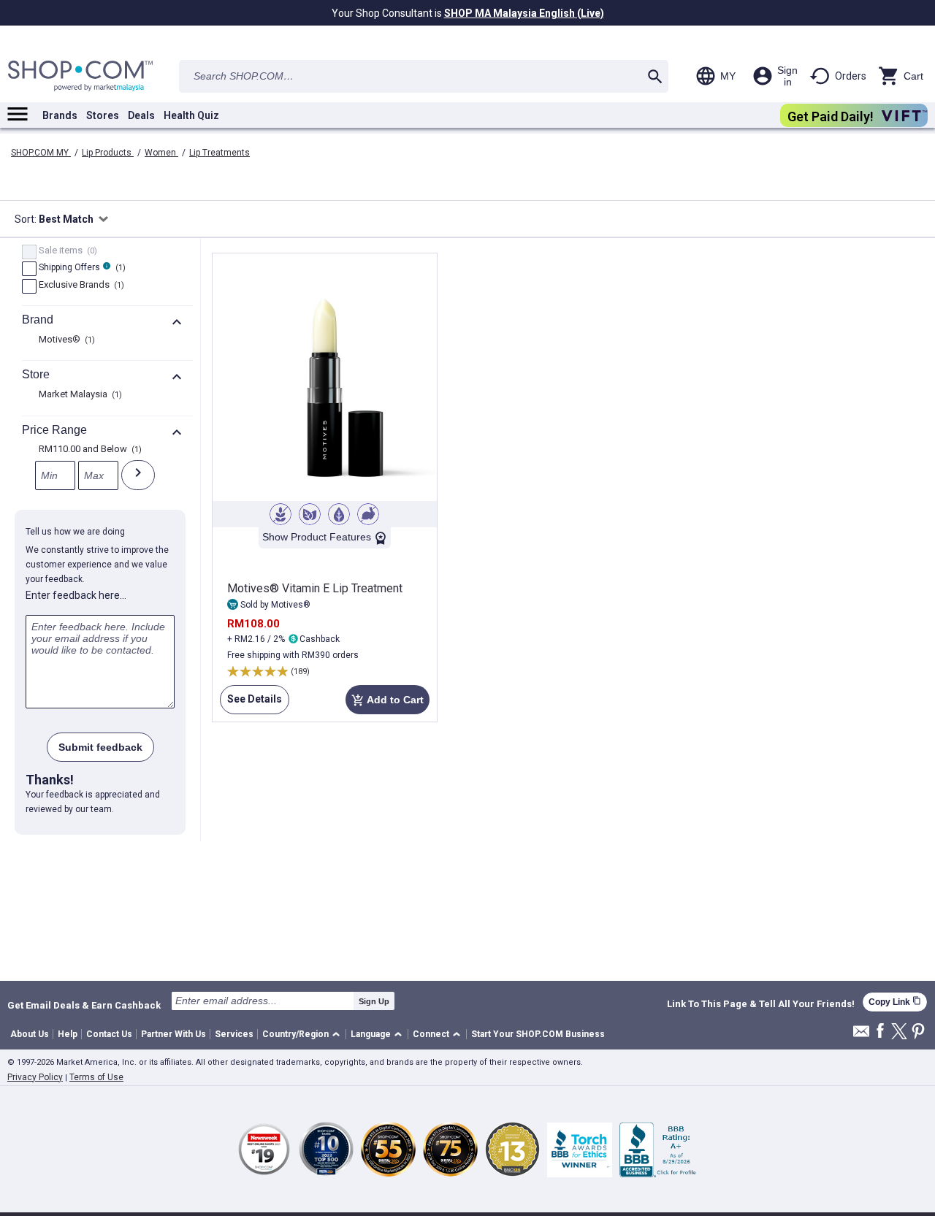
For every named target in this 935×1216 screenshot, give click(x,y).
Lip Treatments (219, 153)
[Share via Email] (861, 1035)
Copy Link (895, 1001)
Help (67, 1034)
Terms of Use (96, 1077)
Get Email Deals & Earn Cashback (84, 1005)
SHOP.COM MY (41, 153)
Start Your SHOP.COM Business (538, 1034)
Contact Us (109, 1034)
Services (234, 1034)
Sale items (66, 251)
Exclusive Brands (79, 285)
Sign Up (374, 1001)
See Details (251, 703)
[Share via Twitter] (899, 1032)
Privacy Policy (35, 1077)
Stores (102, 115)
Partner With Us (173, 1034)
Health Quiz (191, 115)
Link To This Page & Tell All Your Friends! (761, 1004)
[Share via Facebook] (880, 1031)
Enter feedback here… (76, 595)
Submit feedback (100, 747)
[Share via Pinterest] (918, 1032)
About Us (29, 1034)
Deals (141, 115)
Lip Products (108, 153)
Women (161, 153)
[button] (303, 1034)
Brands (59, 115)
